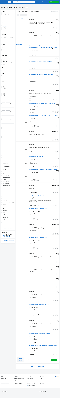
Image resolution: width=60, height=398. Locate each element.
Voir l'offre (54, 359)
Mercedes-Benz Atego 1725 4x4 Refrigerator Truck (38, 208)
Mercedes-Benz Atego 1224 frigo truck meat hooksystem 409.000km (41, 74)
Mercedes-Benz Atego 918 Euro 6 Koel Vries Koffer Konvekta (39, 195)
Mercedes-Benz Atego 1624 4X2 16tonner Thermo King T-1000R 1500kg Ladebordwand (44, 115)
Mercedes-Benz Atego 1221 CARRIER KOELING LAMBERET (39, 333)
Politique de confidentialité (18, 380)
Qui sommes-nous (3, 378)
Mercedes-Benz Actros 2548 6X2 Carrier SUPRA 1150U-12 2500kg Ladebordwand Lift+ (44, 169)
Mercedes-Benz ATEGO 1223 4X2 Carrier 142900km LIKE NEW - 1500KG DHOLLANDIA (44, 103)
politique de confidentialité (30, 45)
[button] (55, 28)
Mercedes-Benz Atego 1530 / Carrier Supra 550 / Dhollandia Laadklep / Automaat (43, 265)
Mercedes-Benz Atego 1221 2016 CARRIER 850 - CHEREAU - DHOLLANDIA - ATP (43, 47)
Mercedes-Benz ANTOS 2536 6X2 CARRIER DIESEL (38, 277)
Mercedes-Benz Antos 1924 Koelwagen (36, 156)
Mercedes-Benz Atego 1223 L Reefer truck (36, 183)
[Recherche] (14, 1)
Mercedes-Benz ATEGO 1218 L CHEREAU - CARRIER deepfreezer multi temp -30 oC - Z (44, 142)
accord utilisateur (39, 45)
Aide (1, 380)
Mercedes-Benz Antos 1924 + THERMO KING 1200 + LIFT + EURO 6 (40, 304)
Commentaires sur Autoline (18, 383)
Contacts (2, 381)
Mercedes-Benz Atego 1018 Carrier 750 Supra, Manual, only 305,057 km (41, 61)
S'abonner (18, 44)
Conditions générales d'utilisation (19, 378)
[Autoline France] (4, 1)
